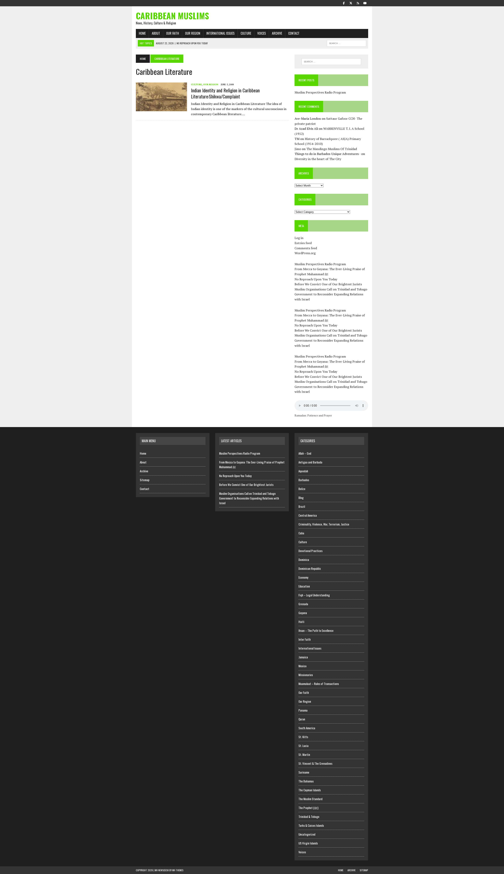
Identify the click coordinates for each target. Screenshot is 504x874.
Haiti (301, 621)
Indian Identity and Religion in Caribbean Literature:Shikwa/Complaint (225, 93)
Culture (246, 33)
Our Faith (172, 33)
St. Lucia (303, 745)
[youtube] (365, 2)
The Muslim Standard (310, 799)
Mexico (302, 666)
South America (306, 728)
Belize (301, 489)
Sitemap (144, 480)
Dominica (303, 559)
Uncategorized (306, 834)
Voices (261, 33)
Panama (303, 710)
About (156, 33)
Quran (301, 719)
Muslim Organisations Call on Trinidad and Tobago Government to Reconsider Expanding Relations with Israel (331, 294)
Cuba (301, 533)
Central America (307, 515)
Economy (303, 577)
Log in (299, 238)
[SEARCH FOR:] (346, 42)
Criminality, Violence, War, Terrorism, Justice (323, 524)
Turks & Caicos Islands (311, 825)
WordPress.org (305, 253)
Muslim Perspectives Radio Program (320, 92)
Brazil (301, 506)
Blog (301, 497)
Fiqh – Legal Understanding (314, 595)
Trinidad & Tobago (308, 816)
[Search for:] (331, 61)
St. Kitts (303, 737)
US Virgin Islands (308, 843)
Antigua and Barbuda (310, 462)
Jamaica (303, 657)
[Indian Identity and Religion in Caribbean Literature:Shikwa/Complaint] (161, 108)
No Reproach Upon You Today (316, 279)
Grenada (303, 604)
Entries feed (303, 243)
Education (304, 586)
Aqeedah (303, 471)
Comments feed (306, 248)
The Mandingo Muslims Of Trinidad (331, 149)
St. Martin (304, 754)
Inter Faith (304, 639)
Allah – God (304, 453)
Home (142, 33)
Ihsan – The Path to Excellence (316, 630)
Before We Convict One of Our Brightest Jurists (328, 284)
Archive (277, 33)
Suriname (303, 772)
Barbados (303, 480)
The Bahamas (306, 781)
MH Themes (177, 870)
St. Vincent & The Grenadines (315, 763)
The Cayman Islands (309, 790)
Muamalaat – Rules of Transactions (318, 683)
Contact (293, 33)
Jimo (298, 149)
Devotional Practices (310, 551)
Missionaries (305, 675)
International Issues (220, 33)
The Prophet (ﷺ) (308, 807)
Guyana (302, 613)
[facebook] (344, 2)
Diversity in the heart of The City (318, 159)
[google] (358, 2)
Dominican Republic (309, 568)
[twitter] (351, 2)
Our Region (192, 33)
